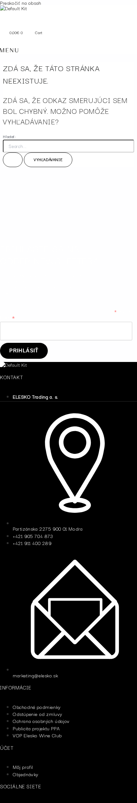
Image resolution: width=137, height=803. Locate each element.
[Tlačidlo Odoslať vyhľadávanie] (13, 159)
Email (7, 318)
